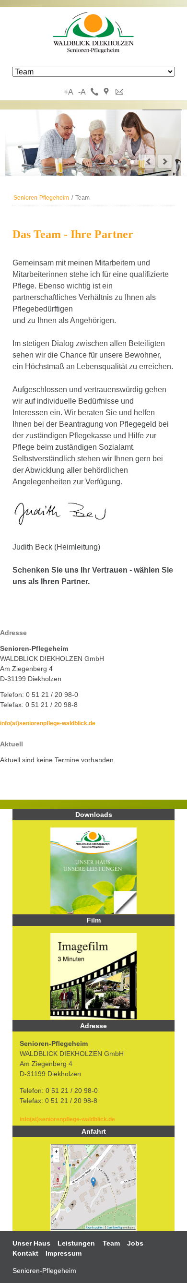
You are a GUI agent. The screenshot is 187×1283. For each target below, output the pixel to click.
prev (148, 161)
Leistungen (76, 1243)
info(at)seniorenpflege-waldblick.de (47, 723)
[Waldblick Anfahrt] (93, 1228)
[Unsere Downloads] (93, 870)
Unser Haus (31, 1243)
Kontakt (120, 92)
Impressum (64, 1253)
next (165, 161)
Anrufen (95, 92)
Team (111, 1243)
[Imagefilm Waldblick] (93, 976)
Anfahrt (107, 92)
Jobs (135, 1243)
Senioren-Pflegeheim (41, 197)
